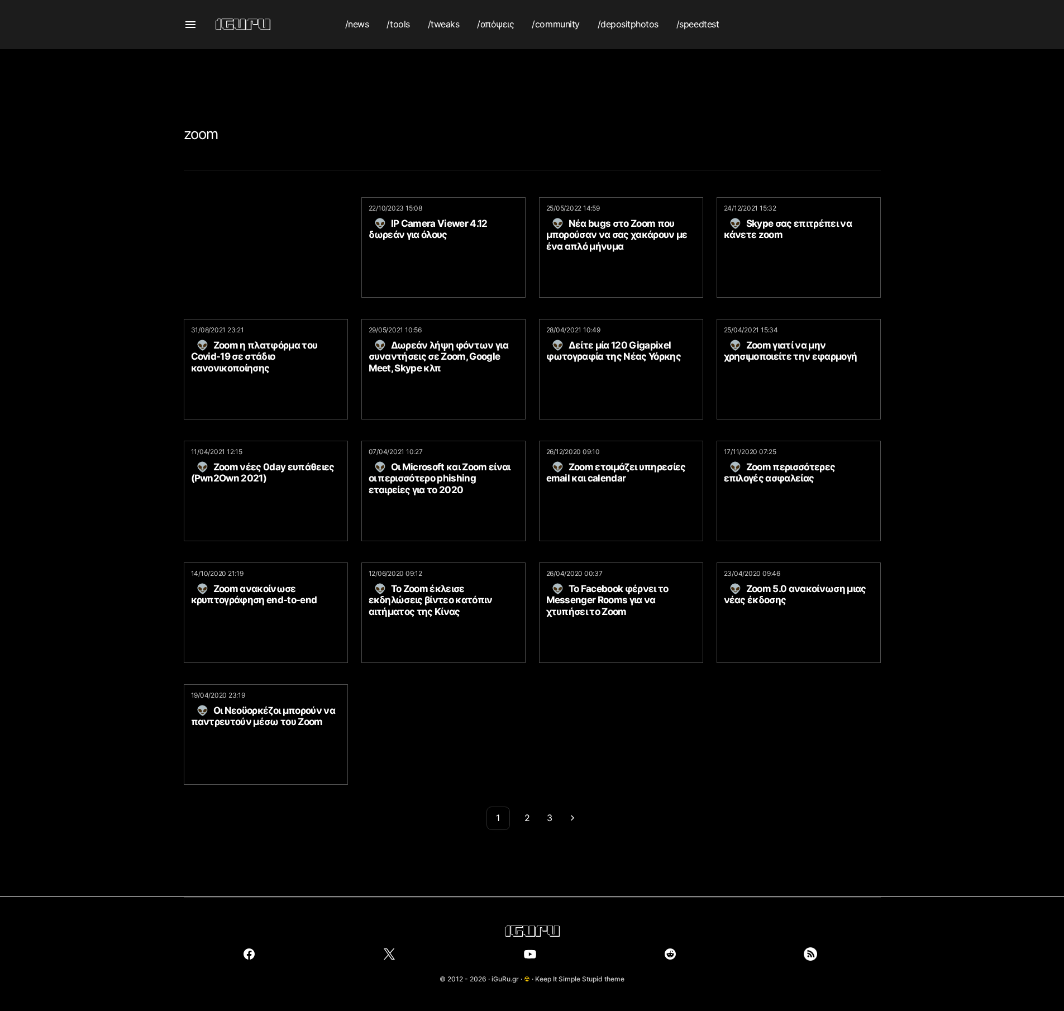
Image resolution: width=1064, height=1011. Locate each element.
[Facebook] (249, 954)
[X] (389, 954)
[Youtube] (530, 954)
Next (572, 818)
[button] (190, 24)
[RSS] (810, 954)
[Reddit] (670, 954)
